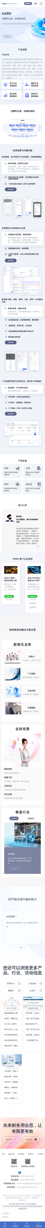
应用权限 (34, 1198)
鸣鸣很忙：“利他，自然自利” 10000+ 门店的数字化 (11, 1093)
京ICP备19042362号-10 (18, 1204)
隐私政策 (22, 1200)
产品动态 (32, 983)
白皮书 (32, 990)
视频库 (11, 990)
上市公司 (32, 599)
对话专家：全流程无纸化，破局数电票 (33, 1013)
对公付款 (9, 599)
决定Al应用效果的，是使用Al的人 (11, 1035)
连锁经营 (9, 596)
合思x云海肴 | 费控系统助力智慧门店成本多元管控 (10, 582)
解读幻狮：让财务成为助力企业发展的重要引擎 (11, 1076)
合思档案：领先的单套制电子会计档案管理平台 (33, 1035)
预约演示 (9, 1140)
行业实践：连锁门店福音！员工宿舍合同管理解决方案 (11, 1071)
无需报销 (32, 607)
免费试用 (28, 3)
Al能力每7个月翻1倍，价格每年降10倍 (11, 1046)
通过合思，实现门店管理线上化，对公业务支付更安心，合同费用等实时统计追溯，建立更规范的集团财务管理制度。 (10, 586)
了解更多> (14, 868)
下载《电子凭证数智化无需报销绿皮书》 (33, 1018)
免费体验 (11, 189)
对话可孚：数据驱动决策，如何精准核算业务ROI (11, 1082)
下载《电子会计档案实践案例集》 (33, 1029)
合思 (4, 1195)
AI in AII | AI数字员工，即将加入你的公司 (11, 1024)
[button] (37, 843)
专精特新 (32, 603)
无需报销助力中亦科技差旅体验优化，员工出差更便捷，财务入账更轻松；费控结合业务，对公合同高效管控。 (33, 586)
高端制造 (32, 596)
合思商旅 (5, 1217)
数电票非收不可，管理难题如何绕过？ (33, 1024)
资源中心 (31, 1154)
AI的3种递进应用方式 (11, 1040)
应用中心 (11, 983)
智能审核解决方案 (11, 1013)
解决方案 (11, 1154)
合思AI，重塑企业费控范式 (11, 1018)
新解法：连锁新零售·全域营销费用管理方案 (11, 1087)
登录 (35, 3)
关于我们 (40, 1154)
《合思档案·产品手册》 (33, 1040)
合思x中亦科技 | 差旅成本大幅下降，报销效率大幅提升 (34, 582)
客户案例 (21, 1154)
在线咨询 (29, 1140)
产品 (3, 1154)
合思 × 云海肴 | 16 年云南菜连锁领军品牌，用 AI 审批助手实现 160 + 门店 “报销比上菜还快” (11, 1098)
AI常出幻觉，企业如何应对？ (11, 1029)
